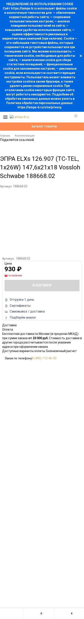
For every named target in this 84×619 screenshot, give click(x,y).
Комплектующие (25, 135)
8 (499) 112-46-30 (44, 358)
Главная (5, 135)
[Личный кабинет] (65, 117)
